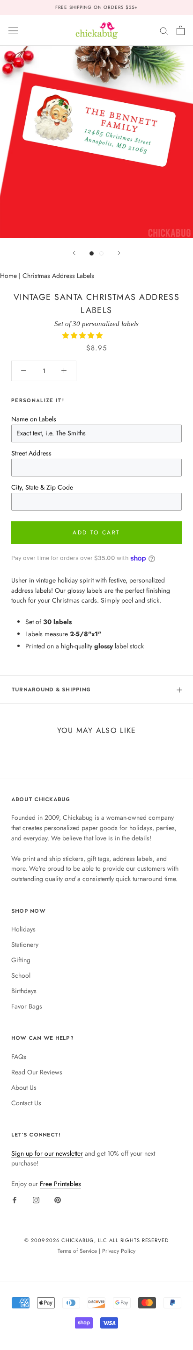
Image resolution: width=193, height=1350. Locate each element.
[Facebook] (14, 1199)
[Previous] (74, 253)
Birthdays (24, 990)
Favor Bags (26, 1006)
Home (8, 275)
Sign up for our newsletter (47, 1153)
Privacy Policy (118, 1251)
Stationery (24, 944)
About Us (24, 1087)
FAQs (18, 1056)
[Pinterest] (57, 1199)
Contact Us (26, 1103)
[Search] (164, 30)
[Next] (119, 253)
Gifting (20, 960)
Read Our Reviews (36, 1072)
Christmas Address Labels (58, 275)
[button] (83, 335)
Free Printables (60, 1183)
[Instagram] (36, 1199)
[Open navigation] (13, 30)
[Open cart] (181, 30)
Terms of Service (77, 1251)
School (20, 975)
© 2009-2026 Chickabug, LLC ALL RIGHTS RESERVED (96, 1240)
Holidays (23, 929)
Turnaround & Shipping (50, 689)
